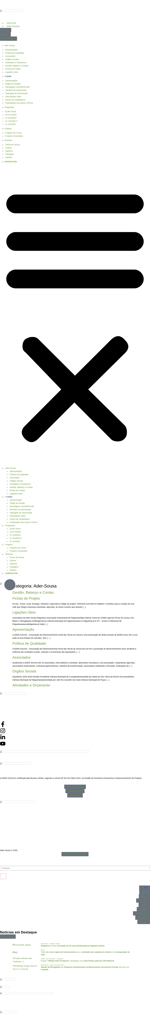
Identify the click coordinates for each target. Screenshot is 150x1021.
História (8, 157)
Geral (42, 950)
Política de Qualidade (14, 53)
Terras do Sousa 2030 (57, 965)
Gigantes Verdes (55, 944)
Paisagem (9, 154)
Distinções (60, 959)
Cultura (8, 148)
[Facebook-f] (2, 724)
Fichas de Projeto (13, 69)
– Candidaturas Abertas (47, 5)
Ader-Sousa (9, 45)
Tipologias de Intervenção (16, 93)
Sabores (9, 151)
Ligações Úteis (11, 72)
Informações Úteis (13, 96)
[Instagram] (2, 730)
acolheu (72, 946)
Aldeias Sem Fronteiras (48, 959)
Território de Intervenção (16, 90)
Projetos (8, 128)
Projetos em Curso (13, 133)
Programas (9, 107)
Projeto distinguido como (77, 961)
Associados (10, 56)
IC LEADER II (11, 121)
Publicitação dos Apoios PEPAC (19, 103)
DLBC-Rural (10, 111)
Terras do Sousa (12, 145)
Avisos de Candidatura (15, 100)
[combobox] (75, 868)
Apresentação (11, 50)
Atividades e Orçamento (15, 62)
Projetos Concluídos (14, 136)
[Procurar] (3, 876)
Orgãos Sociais (12, 59)
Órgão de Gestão (12, 84)
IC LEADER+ (11, 118)
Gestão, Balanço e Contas (16, 66)
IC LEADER (10, 124)
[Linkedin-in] (2, 737)
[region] (75, 4)
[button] (75, 314)
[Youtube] (2, 743)
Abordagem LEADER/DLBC (17, 87)
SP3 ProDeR (11, 115)
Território (8, 140)
